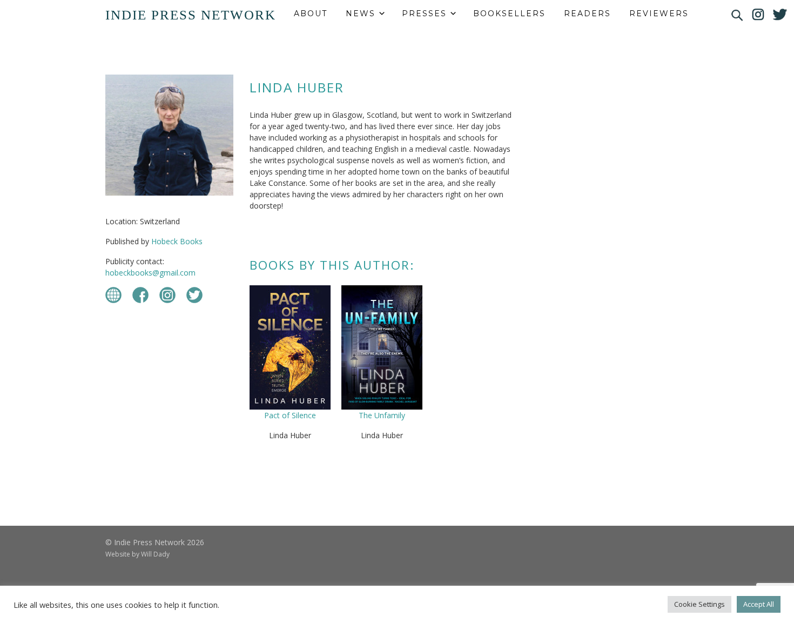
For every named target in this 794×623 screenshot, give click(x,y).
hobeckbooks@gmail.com (150, 272)
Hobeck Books (177, 241)
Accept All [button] (758, 604)
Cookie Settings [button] (699, 604)
